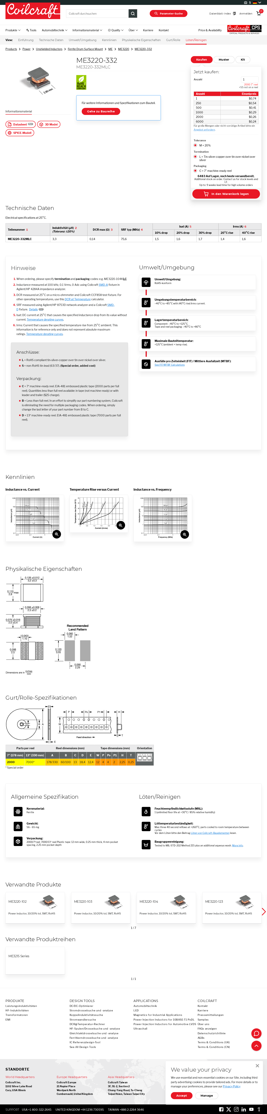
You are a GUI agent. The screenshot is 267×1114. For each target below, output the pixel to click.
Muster (224, 59)
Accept (181, 1095)
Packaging (200, 166)
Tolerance (200, 140)
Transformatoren (16, 1015)
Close (257, 1066)
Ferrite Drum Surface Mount (85, 49)
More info (237, 845)
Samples (203, 1019)
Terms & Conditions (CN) (214, 1047)
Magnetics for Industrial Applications (158, 1015)
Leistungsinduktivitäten (21, 1006)
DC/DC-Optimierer (81, 1006)
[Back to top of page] (256, 1046)
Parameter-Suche (171, 13)
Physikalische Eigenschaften (141, 40)
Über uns (204, 1024)
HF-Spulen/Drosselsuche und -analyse (95, 1028)
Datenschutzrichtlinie (212, 1033)
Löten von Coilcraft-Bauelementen (210, 833)
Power (26, 49)
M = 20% (205, 145)
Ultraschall (140, 1028)
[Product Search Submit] (133, 13)
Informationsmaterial (18, 111)
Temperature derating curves (45, 319)
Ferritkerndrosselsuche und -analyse (94, 1037)
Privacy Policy (231, 1086)
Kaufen (201, 59)
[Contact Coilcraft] (256, 1033)
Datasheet (20, 124)
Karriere (148, 30)
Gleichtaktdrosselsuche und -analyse (94, 1033)
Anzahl (198, 79)
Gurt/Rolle (173, 40)
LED (136, 1010)
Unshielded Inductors (49, 49)
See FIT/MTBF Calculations (170, 364)
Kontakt (164, 30)
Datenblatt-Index (220, 13)
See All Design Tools (83, 1047)
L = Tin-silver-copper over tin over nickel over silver (227, 158)
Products (11, 49)
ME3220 (123, 49)
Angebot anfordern (204, 129)
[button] (263, 911)
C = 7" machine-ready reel (215, 170)
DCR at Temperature (78, 299)
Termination (201, 151)
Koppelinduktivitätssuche (86, 1015)
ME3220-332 (143, 49)
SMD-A (103, 284)
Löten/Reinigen (196, 40)
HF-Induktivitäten (17, 1010)
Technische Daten (51, 40)
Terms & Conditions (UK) (214, 1042)
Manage (207, 1095)
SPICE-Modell (22, 132)
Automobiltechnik (145, 1006)
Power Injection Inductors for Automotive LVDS (165, 1024)
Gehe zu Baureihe (101, 111)
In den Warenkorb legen (230, 194)
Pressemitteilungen (211, 1015)
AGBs (201, 1037)
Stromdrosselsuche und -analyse (91, 1010)
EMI (8, 1019)
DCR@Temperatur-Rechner (87, 1024)
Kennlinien (109, 40)
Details (33, 309)
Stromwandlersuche (83, 1019)
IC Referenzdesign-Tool (85, 1042)
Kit (243, 59)
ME (110, 49)
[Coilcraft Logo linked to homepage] (32, 11)
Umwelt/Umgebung (83, 40)
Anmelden (245, 13)
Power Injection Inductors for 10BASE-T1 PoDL (164, 1019)
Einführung (26, 40)
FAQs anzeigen (207, 1028)
